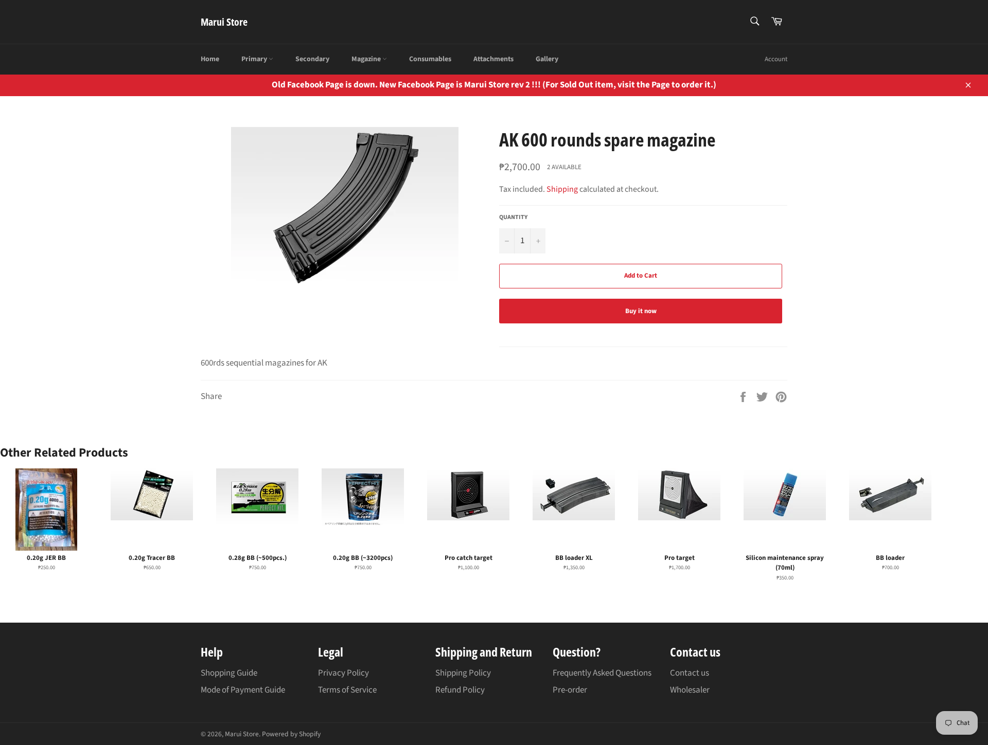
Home (210, 59)
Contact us (689, 673)
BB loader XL (574, 557)
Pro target (679, 557)
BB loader (890, 557)
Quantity (513, 217)
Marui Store (224, 22)
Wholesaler (690, 690)
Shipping (562, 189)
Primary (255, 59)
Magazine (366, 59)
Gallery (547, 59)
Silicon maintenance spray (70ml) (785, 563)
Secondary (312, 59)
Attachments (493, 59)
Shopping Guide (229, 673)
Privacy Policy (343, 673)
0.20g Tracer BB (152, 557)
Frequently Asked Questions (602, 673)
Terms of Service (347, 690)
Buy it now (641, 311)
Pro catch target (468, 557)
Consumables (430, 59)
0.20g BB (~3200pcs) (363, 557)
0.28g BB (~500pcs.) (257, 557)
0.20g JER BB (46, 557)
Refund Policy (460, 690)
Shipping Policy (463, 673)
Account (776, 59)
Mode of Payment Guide (243, 690)
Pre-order (570, 690)
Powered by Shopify (291, 734)
